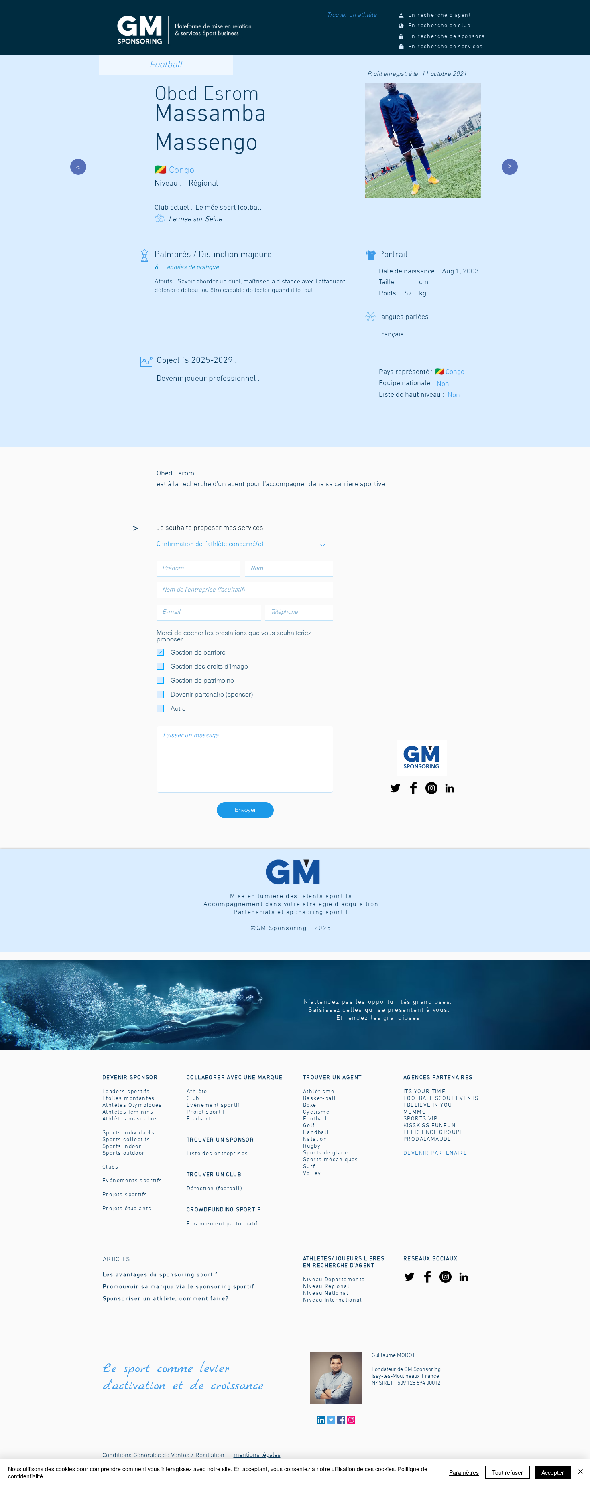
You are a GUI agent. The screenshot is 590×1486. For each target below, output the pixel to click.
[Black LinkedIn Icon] (450, 788)
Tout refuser (507, 1472)
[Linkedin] (321, 1420)
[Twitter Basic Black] (395, 788)
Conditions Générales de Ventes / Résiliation (163, 1456)
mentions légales (257, 1455)
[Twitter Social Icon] (331, 1420)
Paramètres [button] (464, 1472)
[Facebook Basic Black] (413, 788)
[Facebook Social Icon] (341, 1420)
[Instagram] (431, 788)
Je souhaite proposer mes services (210, 528)
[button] (332, 1077)
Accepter (552, 1472)
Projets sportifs (124, 1194)
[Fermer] (580, 1472)
